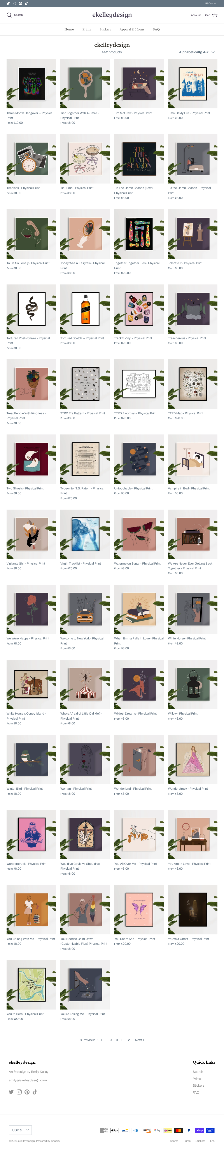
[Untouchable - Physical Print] (139, 459)
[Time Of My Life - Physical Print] (192, 84)
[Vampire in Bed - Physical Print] (192, 459)
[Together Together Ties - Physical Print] (139, 234)
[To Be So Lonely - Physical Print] (31, 234)
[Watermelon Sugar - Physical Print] (139, 534)
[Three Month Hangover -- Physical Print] (31, 84)
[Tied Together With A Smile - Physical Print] (85, 84)
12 (128, 1040)
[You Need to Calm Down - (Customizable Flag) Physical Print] (85, 909)
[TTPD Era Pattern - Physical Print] (85, 384)
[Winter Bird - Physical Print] (31, 759)
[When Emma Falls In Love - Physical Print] (139, 609)
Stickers (105, 29)
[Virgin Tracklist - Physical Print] (85, 534)
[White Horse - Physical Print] (192, 609)
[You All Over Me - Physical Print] (139, 834)
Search (198, 1071)
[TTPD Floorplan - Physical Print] (139, 384)
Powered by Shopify (48, 1140)
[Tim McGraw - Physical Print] (139, 84)
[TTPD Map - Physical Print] (192, 384)
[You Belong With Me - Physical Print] (31, 909)
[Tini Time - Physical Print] (85, 159)
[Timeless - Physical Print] (31, 159)
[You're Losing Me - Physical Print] (85, 985)
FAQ (156, 29)
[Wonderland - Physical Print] (139, 759)
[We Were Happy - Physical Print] (31, 609)
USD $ (209, 3)
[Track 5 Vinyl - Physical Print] (139, 309)
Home (69, 29)
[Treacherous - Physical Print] (192, 309)
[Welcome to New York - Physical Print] (85, 609)
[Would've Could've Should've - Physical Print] (85, 834)
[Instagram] (14, 3)
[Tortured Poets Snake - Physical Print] (31, 309)
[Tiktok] (26, 3)
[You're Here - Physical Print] (31, 985)
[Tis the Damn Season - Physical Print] (192, 159)
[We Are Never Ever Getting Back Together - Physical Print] (192, 534)
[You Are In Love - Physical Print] (192, 834)
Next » (139, 1040)
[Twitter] (8, 3)
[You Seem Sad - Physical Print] (139, 909)
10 (116, 1040)
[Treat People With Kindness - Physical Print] (31, 384)
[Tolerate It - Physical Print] (192, 234)
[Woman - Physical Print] (85, 759)
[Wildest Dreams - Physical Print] (139, 684)
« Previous (87, 1040)
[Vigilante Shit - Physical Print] (31, 534)
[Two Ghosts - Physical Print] (31, 459)
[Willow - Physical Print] (192, 684)
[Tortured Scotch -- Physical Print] (85, 309)
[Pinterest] (20, 3)
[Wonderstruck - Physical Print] (192, 759)
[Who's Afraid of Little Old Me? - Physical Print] (85, 684)
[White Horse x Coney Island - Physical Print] (31, 684)
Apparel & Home (132, 29)
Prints (86, 29)
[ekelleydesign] (112, 15)
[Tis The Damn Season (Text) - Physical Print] (139, 159)
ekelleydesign (26, 1140)
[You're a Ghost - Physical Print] (192, 909)
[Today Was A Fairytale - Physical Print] (85, 234)
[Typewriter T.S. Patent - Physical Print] (85, 459)
